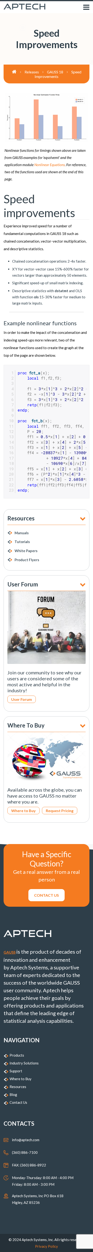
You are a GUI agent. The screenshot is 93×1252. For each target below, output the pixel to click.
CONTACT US (46, 895)
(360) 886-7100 (25, 1152)
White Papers (26, 551)
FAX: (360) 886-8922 (29, 1165)
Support (16, 1071)
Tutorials (22, 541)
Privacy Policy (46, 1246)
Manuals (22, 533)
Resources (18, 1086)
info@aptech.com (25, 1140)
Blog (13, 1094)
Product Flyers (27, 560)
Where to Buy (23, 810)
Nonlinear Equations (49, 165)
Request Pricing (59, 810)
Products (17, 1055)
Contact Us (18, 1102)
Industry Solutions (24, 1063)
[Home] (18, 71)
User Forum (21, 699)
